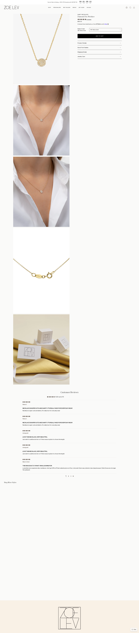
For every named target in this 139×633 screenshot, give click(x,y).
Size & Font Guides (83, 47)
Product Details (82, 43)
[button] (49, 7)
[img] (26, 402)
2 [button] (68, 476)
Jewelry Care (81, 56)
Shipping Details (82, 52)
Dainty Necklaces (83, 14)
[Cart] (134, 7)
